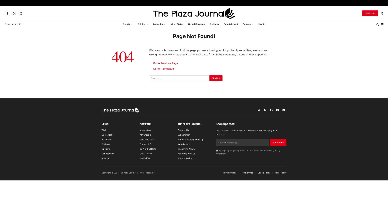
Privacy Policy (273, 150)
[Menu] (382, 24)
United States (176, 24)
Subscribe (370, 13)
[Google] (271, 110)
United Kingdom (196, 24)
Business (214, 24)
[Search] (377, 24)
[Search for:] (179, 78)
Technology (159, 24)
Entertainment (231, 24)
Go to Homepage (163, 68)
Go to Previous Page (165, 63)
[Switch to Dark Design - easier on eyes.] (381, 13)
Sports (126, 24)
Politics (141, 24)
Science (247, 24)
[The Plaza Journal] (194, 13)
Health (261, 24)
